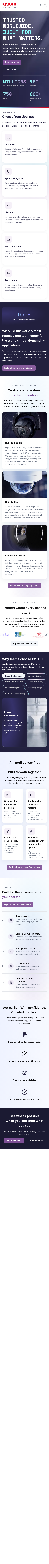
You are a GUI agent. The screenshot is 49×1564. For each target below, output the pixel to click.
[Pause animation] (46, 635)
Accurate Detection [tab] (36, 676)
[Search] (40, 5)
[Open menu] (45, 5)
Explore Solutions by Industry (17, 904)
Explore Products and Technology (24, 867)
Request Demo (12, 62)
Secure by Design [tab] (35, 688)
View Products (12, 69)
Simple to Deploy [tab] (36, 682)
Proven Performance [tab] (13, 676)
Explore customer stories (24, 643)
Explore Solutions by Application (19, 368)
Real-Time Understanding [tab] (15, 694)
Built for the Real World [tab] (14, 682)
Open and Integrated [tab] (13, 688)
